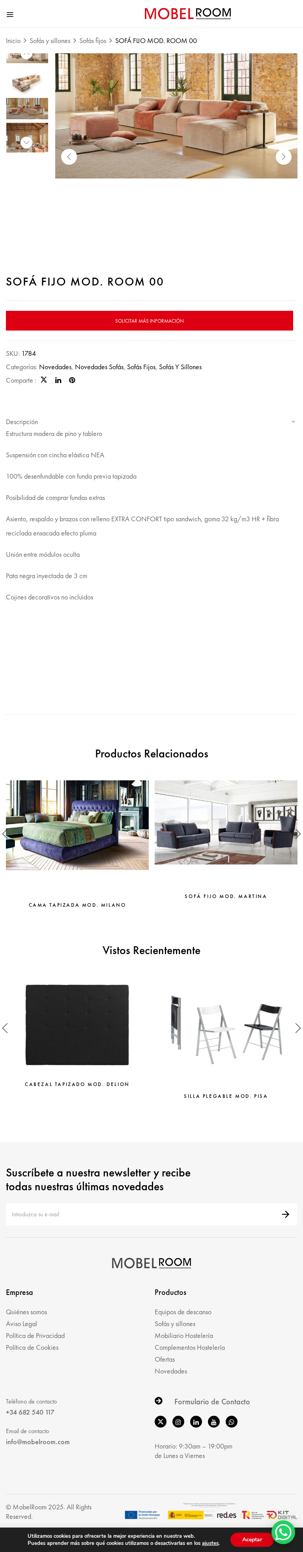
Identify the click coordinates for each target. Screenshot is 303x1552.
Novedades (55, 366)
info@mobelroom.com (38, 1441)
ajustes (210, 1543)
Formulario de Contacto (212, 1401)
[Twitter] (43, 380)
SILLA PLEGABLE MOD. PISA (226, 1096)
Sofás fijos (92, 40)
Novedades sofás (99, 366)
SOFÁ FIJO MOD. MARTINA (226, 896)
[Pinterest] (72, 380)
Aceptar (252, 1539)
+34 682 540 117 (30, 1412)
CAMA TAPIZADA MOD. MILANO (77, 905)
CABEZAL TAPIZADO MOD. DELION (77, 1084)
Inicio (13, 40)
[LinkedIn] (58, 380)
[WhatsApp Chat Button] (283, 1532)
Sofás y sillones (50, 40)
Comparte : (21, 380)
